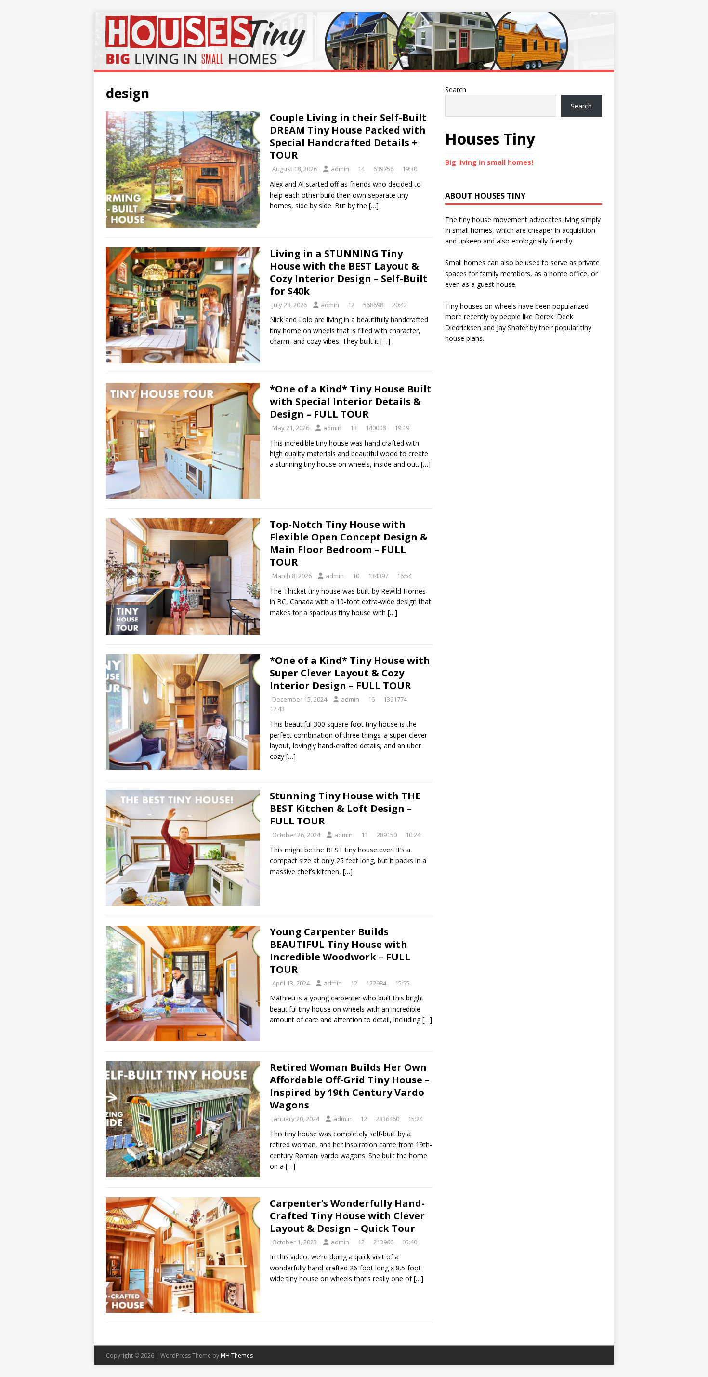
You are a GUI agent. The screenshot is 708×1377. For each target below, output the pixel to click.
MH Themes (237, 1355)
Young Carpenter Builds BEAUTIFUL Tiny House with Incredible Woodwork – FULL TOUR (340, 950)
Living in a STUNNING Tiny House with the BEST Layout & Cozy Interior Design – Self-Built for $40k (349, 272)
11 (364, 834)
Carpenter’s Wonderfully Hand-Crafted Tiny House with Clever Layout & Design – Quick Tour (347, 1216)
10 (356, 575)
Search (455, 89)
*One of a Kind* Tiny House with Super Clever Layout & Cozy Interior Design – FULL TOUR (350, 673)
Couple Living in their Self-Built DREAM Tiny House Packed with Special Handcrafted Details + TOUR (348, 136)
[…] (374, 205)
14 (361, 168)
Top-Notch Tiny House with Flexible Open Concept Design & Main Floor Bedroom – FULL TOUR (349, 543)
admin (340, 168)
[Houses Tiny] (354, 64)
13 (353, 427)
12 (351, 304)
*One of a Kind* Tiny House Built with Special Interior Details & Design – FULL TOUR (351, 401)
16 (371, 699)
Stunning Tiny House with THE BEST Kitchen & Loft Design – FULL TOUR (345, 808)
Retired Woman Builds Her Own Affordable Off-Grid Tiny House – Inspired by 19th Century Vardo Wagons (350, 1086)
